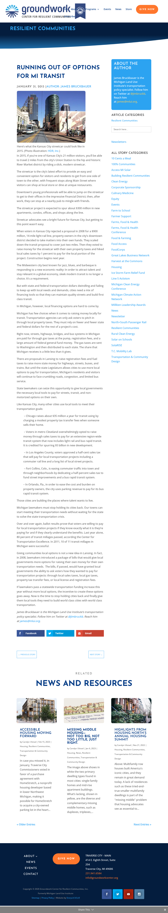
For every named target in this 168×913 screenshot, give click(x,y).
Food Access (119, 244)
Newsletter (118, 316)
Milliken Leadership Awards (128, 305)
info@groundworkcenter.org (101, 877)
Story (73, 897)
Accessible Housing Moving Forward (35, 733)
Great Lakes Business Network (130, 255)
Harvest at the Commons (126, 261)
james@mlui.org (30, 621)
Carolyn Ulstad (29, 741)
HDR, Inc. (53, 151)
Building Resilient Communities (130, 175)
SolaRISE (116, 345)
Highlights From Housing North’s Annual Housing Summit (131, 734)
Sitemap (35, 897)
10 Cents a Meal (121, 158)
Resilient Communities (42, 28)
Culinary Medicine (122, 193)
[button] (65, 11)
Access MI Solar (121, 170)
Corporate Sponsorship (126, 187)
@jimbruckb (75, 616)
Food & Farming (121, 238)
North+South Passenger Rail (128, 322)
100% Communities (123, 164)
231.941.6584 (93, 873)
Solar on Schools (121, 339)
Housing (116, 267)
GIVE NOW (147, 9)
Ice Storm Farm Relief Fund (128, 273)
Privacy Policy (48, 897)
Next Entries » (142, 824)
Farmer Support (121, 216)
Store (129, 9)
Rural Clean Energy (123, 334)
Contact (30, 874)
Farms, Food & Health (124, 222)
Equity (115, 199)
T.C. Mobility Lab (121, 351)
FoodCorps (118, 249)
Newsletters (118, 142)
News (118, 9)
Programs (90, 9)
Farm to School (120, 210)
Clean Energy (119, 181)
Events (107, 9)
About (74, 9)
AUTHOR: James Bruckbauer (68, 86)
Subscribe (69, 16)
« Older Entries (26, 824)
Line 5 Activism (120, 278)
